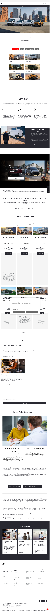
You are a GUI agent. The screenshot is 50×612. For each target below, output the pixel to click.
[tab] (13, 455)
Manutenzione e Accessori (29, 584)
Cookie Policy (28, 610)
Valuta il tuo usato (17, 574)
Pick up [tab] (36, 49)
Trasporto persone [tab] (29, 49)
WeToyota (39, 576)
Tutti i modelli (5, 571)
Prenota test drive (5, 583)
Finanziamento (17, 577)
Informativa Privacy (34, 610)
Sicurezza (39, 578)
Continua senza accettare (35, 298)
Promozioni (4, 578)
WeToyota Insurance (18, 585)
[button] (16, 178)
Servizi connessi (29, 589)
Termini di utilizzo (21, 610)
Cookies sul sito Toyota (15, 309)
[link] (16, 58)
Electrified (39, 573)
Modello (30, 224)
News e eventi (40, 583)
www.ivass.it (21, 514)
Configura (16, 572)
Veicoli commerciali (6, 573)
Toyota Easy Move (17, 579)
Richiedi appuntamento (6, 580)
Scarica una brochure (6, 585)
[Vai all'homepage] (1, 3)
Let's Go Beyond (41, 571)
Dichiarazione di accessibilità (42, 610)
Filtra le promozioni (21, 224)
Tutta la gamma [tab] (15, 49)
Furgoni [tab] (22, 49)
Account (45, 3)
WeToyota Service (29, 580)
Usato (3, 576)
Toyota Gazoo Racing (41, 580)
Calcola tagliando (29, 574)
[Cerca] (41, 3)
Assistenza (28, 586)
